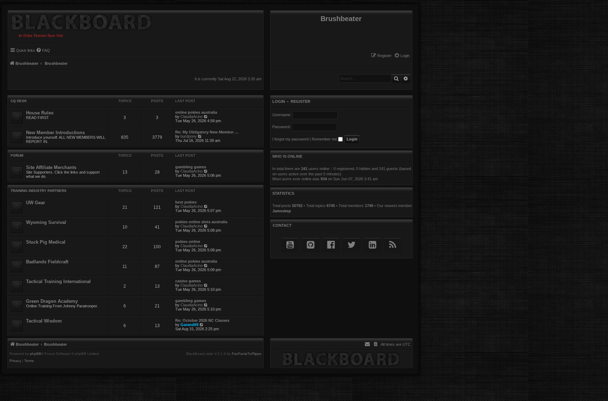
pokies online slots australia (201, 222)
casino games (188, 281)
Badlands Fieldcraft (47, 261)
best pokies (186, 202)
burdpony (188, 136)
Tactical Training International (58, 281)
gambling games (190, 167)
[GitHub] (310, 244)
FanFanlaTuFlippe (246, 354)
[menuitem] (402, 55)
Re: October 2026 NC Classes (202, 320)
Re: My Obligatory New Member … (207, 132)
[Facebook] (331, 244)
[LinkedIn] (372, 244)
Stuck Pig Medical (45, 242)
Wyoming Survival (46, 222)
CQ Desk (19, 101)
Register (300, 101)
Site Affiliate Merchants (51, 167)
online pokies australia (196, 112)
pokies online (187, 241)
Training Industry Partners (38, 191)
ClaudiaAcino (191, 116)
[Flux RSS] (392, 244)
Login (278, 101)
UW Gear (35, 202)
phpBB (35, 354)
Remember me (325, 139)
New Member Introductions (55, 132)
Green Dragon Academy (52, 301)
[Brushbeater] (80, 20)
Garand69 (189, 324)
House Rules (39, 112)
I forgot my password (290, 139)
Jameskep (281, 211)
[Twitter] (352, 244)
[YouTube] (290, 244)
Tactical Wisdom (44, 321)
